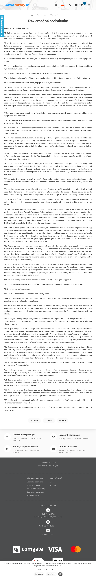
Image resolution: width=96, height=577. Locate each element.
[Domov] (17, 5)
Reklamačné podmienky (36, 489)
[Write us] (48, 530)
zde (56, 570)
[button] (34, 420)
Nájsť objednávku (33, 495)
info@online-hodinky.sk (48, 466)
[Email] (76, 5)
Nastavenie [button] (39, 574)
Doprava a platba (33, 485)
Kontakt (53, 485)
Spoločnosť (56, 478)
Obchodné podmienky (35, 482)
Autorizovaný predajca (24, 434)
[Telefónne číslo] (70, 5)
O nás (52, 482)
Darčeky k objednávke (69, 435)
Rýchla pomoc (48, 534)
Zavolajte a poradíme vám (25, 446)
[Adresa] (48, 510)
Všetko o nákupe (35, 478)
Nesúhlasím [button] (51, 574)
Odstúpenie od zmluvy (35, 492)
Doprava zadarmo (68, 446)
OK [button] (60, 574)
